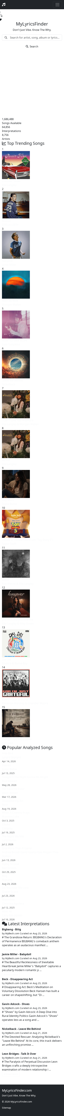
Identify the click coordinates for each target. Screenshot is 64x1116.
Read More (12, 949)
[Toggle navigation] (57, 4)
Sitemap (6, 1107)
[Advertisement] (32, 83)
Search (34, 46)
